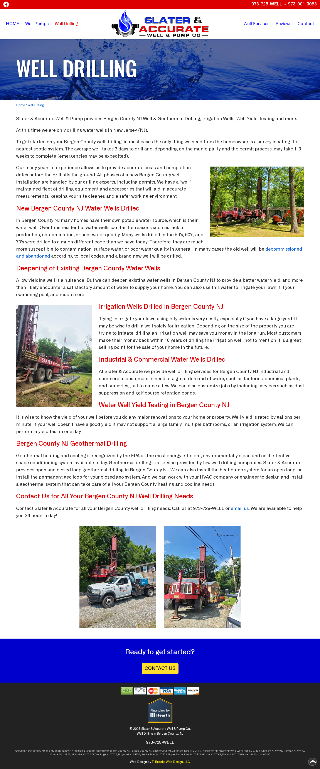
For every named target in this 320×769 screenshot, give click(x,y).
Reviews (283, 24)
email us (240, 508)
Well (37, 24)
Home (20, 105)
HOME (12, 24)
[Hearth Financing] (160, 710)
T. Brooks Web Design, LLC (171, 762)
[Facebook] (6, 4)
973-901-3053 (302, 4)
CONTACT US (160, 668)
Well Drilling (36, 105)
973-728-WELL (266, 4)
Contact (306, 24)
